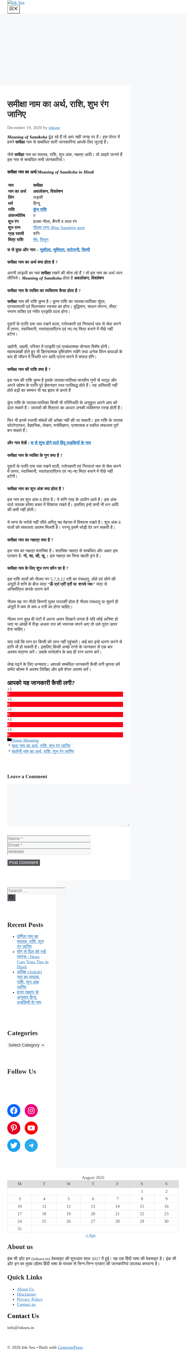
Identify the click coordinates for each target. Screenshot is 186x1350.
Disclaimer (26, 1294)
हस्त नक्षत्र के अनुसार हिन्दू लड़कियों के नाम (29, 997)
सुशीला (45, 249)
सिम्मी (86, 249)
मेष (35, 239)
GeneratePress (70, 1347)
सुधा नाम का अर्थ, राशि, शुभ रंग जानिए (41, 745)
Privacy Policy (30, 1299)
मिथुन (44, 239)
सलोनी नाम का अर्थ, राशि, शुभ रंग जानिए (43, 751)
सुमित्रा (58, 249)
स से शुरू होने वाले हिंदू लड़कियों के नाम (61, 442)
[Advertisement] (93, 50)
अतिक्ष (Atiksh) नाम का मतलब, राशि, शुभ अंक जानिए (29, 979)
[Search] (11, 897)
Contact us (26, 1304)
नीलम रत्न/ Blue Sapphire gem (59, 227)
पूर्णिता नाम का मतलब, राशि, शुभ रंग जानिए (30, 941)
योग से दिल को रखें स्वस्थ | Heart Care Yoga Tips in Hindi (32, 959)
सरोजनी (73, 249)
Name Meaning (25, 740)
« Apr (91, 1235)
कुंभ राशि (40, 209)
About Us (25, 1289)
